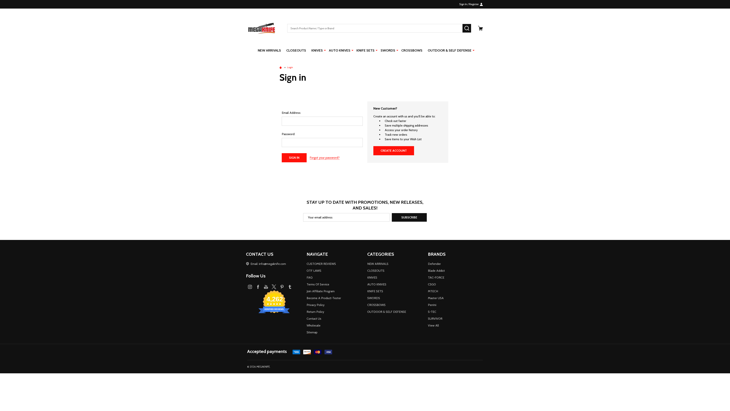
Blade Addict (436, 270)
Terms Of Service (318, 284)
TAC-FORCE (436, 277)
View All (433, 325)
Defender (434, 264)
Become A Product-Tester (324, 298)
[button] (365, 380)
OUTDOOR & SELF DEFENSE (449, 50)
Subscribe (409, 217)
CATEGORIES (380, 254)
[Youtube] (266, 286)
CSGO (432, 284)
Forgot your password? (325, 157)
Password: (288, 134)
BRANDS (437, 254)
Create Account (394, 150)
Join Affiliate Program (321, 291)
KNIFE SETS (365, 50)
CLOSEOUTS (296, 50)
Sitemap (312, 332)
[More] (325, 50)
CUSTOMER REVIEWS (321, 264)
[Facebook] (258, 286)
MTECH (433, 291)
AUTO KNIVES (339, 50)
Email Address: (291, 113)
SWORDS (388, 50)
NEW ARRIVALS (269, 50)
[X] (274, 286)
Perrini (432, 305)
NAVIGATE (317, 254)
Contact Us (314, 318)
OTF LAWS (314, 270)
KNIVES (317, 50)
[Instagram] (250, 286)
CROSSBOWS (411, 50)
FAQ (310, 277)
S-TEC (432, 312)
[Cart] (480, 28)
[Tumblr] (290, 286)
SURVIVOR (435, 318)
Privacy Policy (316, 305)
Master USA (436, 298)
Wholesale (314, 325)
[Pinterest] (282, 286)
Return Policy (315, 312)
